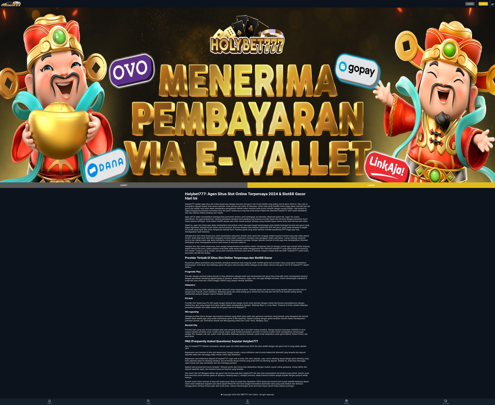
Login (149, 403)
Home (49, 403)
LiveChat (445, 403)
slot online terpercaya (206, 246)
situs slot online (198, 236)
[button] (493, 3)
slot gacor (300, 225)
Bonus (346, 403)
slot (191, 217)
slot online (215, 204)
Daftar (247, 403)
